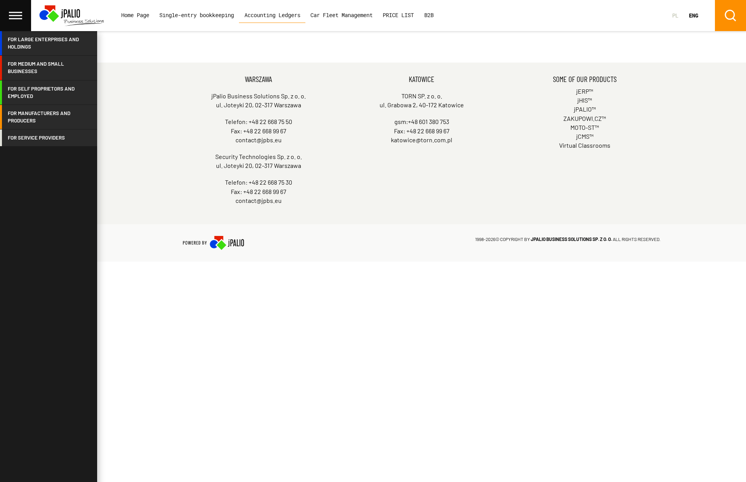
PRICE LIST (398, 15)
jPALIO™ (585, 109)
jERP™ (584, 91)
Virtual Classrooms (584, 145)
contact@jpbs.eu (258, 139)
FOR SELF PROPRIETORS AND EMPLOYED (41, 92)
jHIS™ (584, 100)
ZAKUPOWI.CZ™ (584, 118)
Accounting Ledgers (272, 15)
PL (675, 15)
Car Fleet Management (341, 15)
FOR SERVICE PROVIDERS (36, 137)
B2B (429, 15)
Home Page (135, 15)
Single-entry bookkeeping (196, 15)
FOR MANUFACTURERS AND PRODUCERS (39, 117)
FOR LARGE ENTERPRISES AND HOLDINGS (43, 43)
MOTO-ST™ (584, 127)
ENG (693, 15)
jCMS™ (585, 136)
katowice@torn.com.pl (421, 139)
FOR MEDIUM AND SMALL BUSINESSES (36, 67)
